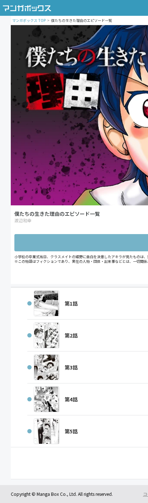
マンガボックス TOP (29, 20)
